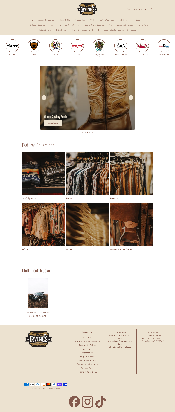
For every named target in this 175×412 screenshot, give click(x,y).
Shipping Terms (87, 356)
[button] (24, 9)
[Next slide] (131, 97)
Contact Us (87, 353)
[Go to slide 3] (87, 132)
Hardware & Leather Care (119, 249)
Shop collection (52, 123)
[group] (12, 47)
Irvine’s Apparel (28, 198)
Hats (67, 249)
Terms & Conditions (87, 372)
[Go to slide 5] (92, 132)
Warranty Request (87, 360)
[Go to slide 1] (82, 132)
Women (113, 198)
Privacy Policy (87, 368)
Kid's (24, 249)
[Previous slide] (44, 97)
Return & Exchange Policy (87, 341)
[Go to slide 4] (89, 132)
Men (67, 198)
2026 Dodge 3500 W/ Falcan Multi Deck (38, 313)
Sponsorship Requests (87, 364)
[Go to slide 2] (85, 132)
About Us (87, 337)
